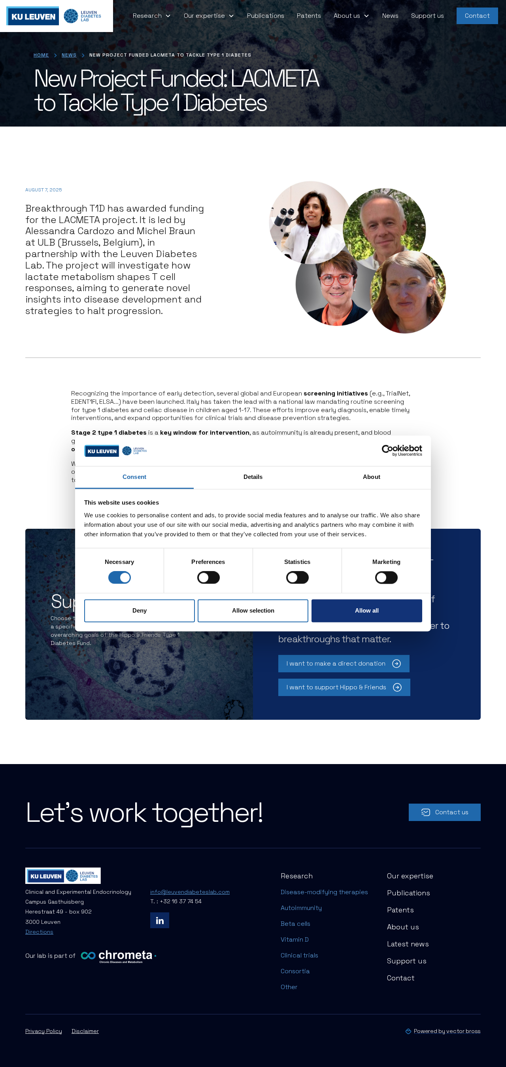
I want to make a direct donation (336, 663)
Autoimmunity (301, 908)
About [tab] (371, 476)
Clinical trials (299, 955)
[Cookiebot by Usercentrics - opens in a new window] (387, 451)
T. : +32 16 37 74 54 (176, 901)
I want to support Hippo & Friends (336, 687)
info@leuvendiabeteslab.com (190, 891)
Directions (39, 931)
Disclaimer (85, 1031)
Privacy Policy (43, 1031)
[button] (151, 16)
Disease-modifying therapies (324, 892)
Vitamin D (295, 939)
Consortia (295, 971)
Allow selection (253, 610)
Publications (265, 15)
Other (289, 987)
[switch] (208, 577)
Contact (477, 15)
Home (41, 55)
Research (297, 875)
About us (403, 926)
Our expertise (410, 875)
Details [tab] (253, 476)
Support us (427, 15)
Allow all (367, 610)
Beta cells (295, 923)
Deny (139, 610)
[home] (56, 16)
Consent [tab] (134, 476)
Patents (309, 15)
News (390, 15)
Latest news (408, 943)
